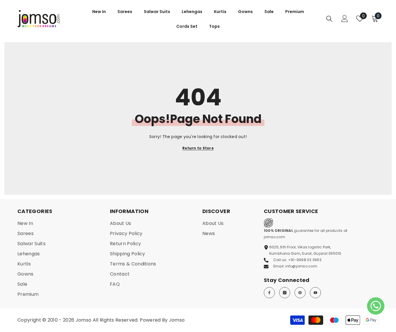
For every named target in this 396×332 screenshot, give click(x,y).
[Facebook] (269, 292)
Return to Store (198, 148)
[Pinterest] (300, 292)
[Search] (329, 19)
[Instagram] (284, 292)
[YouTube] (315, 292)
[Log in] (344, 18)
